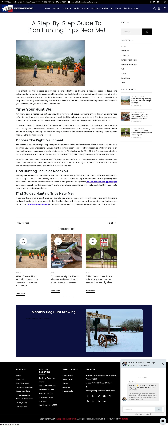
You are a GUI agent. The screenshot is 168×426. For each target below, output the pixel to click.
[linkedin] (93, 397)
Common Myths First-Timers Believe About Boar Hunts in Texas (65, 279)
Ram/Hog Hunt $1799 (48, 405)
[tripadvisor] (105, 402)
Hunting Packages (81, 8)
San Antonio (68, 391)
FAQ (111, 8)
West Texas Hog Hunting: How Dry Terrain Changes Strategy (27, 281)
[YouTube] (105, 397)
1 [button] (60, 297)
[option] (31, 263)
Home (47, 8)
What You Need (22, 383)
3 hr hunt (43, 401)
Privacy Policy (21, 402)
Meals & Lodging (23, 395)
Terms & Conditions (24, 399)
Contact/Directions (24, 387)
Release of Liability (99, 8)
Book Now (4, 424)
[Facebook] (88, 397)
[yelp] (93, 402)
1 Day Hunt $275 (46, 393)
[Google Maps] (99, 402)
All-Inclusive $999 (46, 389)
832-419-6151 (49, 2)
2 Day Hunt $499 (46, 397)
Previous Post (23, 223)
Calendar (67, 8)
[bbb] (110, 402)
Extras (118, 8)
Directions (127, 8)
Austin (65, 383)
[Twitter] (99, 397)
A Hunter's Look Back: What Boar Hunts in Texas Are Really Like (99, 279)
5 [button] (73, 297)
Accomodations (23, 391)
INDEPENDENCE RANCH (38, 204)
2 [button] (63, 297)
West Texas (68, 379)
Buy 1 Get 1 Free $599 (48, 386)
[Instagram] (88, 402)
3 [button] (66, 297)
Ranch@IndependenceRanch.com (84, 2)
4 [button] (70, 297)
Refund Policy (21, 406)
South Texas (68, 375)
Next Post (112, 223)
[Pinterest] (110, 397)
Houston (66, 387)
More (136, 8)
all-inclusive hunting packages (101, 181)
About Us (56, 8)
